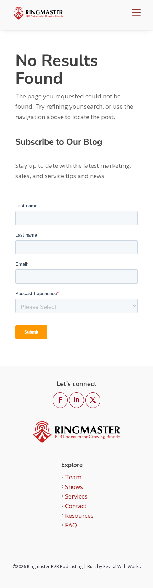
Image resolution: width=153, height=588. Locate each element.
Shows (74, 487)
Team (73, 477)
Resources (79, 515)
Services (76, 496)
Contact (75, 506)
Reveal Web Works (122, 566)
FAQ (71, 525)
